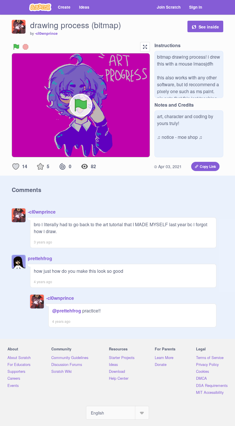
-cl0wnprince (46, 33)
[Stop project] (25, 46)
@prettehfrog (66, 310)
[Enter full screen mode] (145, 47)
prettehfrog (40, 258)
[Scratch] (40, 7)
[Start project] (16, 46)
